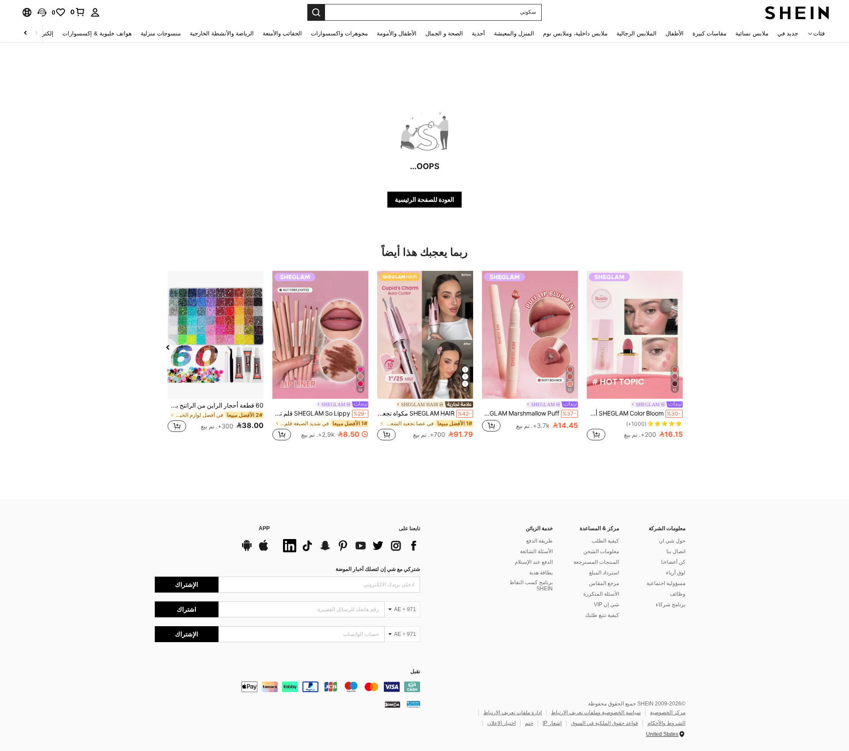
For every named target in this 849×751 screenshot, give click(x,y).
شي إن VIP (606, 604)
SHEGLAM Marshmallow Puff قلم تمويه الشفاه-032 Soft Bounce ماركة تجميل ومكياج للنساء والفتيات (529, 413)
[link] (77, 12)
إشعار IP (552, 723)
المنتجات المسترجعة (596, 562)
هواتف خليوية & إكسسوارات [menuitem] (97, 33)
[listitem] (635, 357)
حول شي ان (672, 541)
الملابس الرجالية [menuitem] (636, 33)
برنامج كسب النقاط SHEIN (531, 585)
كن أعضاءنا (673, 562)
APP (264, 528)
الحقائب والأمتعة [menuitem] (282, 33)
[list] (349, 545)
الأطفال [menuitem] (674, 33)
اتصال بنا (675, 551)
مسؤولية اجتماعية (665, 583)
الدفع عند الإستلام (534, 562)
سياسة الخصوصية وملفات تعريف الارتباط (596, 712)
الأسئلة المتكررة (601, 594)
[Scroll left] (36, 33)
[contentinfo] (287, 687)
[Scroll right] (26, 33)
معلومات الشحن (601, 551)
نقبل (415, 671)
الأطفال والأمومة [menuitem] (397, 33)
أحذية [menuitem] (478, 33)
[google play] (247, 550)
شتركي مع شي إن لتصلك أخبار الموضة (378, 569)
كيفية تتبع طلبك (602, 615)
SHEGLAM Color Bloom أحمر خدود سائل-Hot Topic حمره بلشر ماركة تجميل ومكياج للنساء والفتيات (634, 413)
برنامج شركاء (670, 604)
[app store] (263, 550)
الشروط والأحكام (666, 723)
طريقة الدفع (539, 541)
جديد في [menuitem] (787, 33)
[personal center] (95, 12)
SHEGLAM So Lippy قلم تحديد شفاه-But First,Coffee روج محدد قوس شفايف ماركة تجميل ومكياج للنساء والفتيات (319, 413)
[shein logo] (797, 12)
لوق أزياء (675, 573)
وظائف (677, 594)
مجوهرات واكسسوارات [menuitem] (339, 33)
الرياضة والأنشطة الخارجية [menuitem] (222, 33)
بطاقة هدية (541, 573)
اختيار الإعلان (501, 723)
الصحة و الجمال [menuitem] (444, 33)
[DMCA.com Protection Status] (392, 704)
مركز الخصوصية (667, 712)
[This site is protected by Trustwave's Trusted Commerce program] (413, 704)
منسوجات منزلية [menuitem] (161, 33)
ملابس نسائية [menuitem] (752, 33)
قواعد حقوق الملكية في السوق (604, 723)
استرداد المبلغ (604, 573)
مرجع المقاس (604, 583)
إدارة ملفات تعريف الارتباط (512, 712)
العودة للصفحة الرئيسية (424, 199)
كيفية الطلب (605, 541)
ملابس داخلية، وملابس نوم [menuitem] (575, 33)
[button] (42, 12)
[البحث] (316, 12)
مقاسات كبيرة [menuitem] (709, 33)
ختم (529, 723)
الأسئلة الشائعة (536, 551)
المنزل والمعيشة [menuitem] (514, 33)
